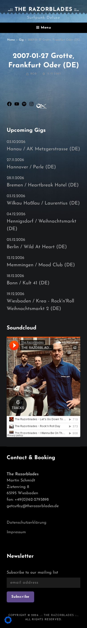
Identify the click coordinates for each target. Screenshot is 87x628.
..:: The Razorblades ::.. (43, 9)
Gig (21, 39)
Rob (33, 73)
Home (11, 39)
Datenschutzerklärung (26, 523)
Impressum (16, 532)
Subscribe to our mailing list (32, 573)
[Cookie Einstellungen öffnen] (8, 623)
